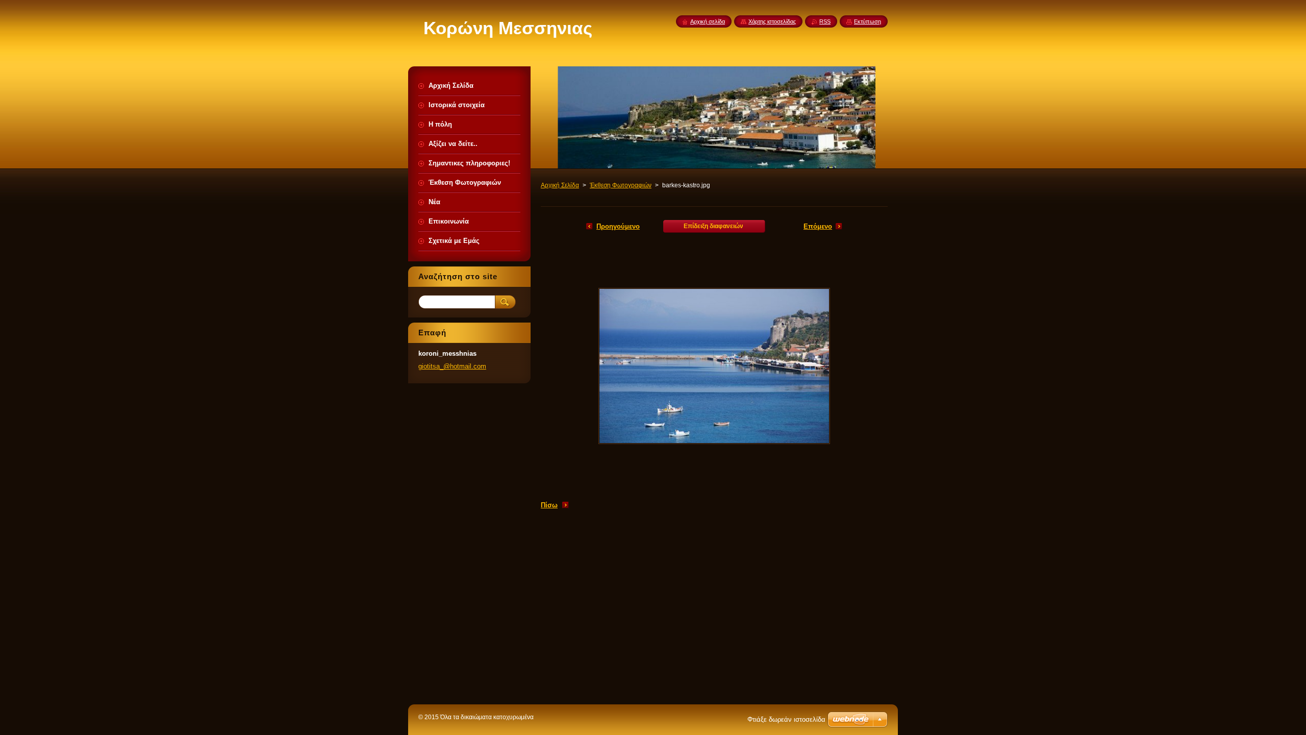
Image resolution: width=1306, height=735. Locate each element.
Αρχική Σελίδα (560, 185)
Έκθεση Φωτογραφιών (620, 185)
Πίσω (549, 505)
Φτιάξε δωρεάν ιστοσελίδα (786, 719)
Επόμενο (817, 226)
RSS (825, 21)
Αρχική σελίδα (707, 21)
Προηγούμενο (618, 226)
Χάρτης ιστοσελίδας (772, 21)
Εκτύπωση (867, 21)
